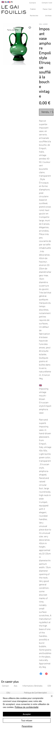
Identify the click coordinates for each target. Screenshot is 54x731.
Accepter (27, 714)
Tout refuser (26, 720)
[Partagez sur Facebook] (41, 673)
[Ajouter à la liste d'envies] (29, 27)
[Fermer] (50, 697)
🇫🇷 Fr (10, 2)
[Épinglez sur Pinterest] (46, 673)
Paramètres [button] (27, 726)
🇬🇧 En (4, 2)
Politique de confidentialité (26, 707)
